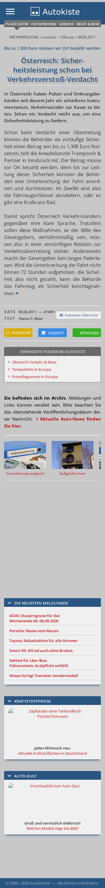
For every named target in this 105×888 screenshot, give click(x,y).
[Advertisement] (52, 535)
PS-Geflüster (17, 24)
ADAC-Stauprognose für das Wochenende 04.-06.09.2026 (34, 618)
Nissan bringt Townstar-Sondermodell (43, 675)
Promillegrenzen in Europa (35, 376)
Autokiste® (40, 883)
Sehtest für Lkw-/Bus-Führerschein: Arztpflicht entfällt (38, 663)
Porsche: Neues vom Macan (34, 630)
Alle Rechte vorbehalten (77, 883)
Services (66, 24)
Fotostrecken (43, 24)
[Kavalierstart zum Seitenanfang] (93, 876)
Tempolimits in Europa (31, 369)
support (55, 332)
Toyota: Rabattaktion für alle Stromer (43, 640)
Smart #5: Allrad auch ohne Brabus (41, 650)
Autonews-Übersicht (80, 315)
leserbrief (20, 332)
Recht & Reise (88, 24)
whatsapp (88, 332)
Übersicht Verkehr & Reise (34, 362)
